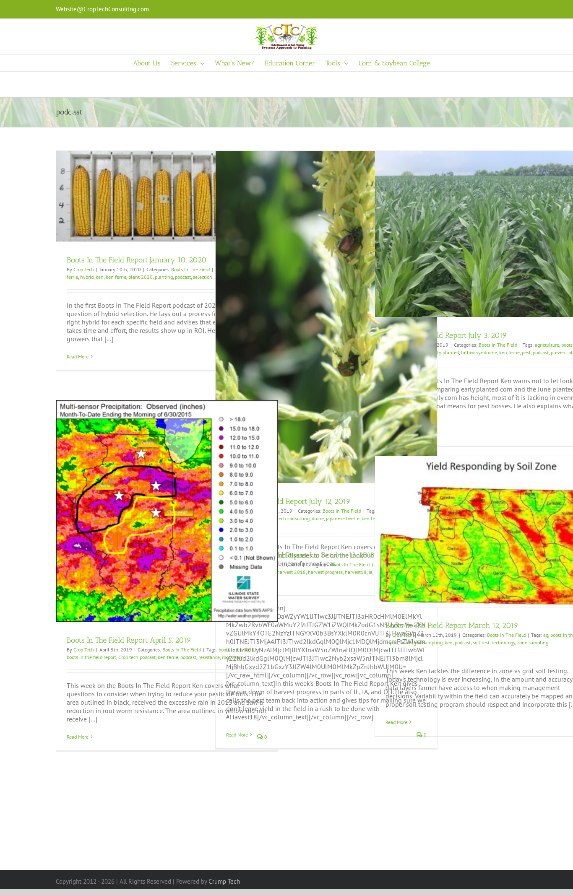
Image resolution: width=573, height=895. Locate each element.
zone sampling (532, 642)
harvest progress (325, 572)
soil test (481, 642)
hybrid (87, 277)
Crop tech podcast (137, 657)
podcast (183, 277)
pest (526, 352)
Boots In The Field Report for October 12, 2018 (300, 555)
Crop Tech (83, 269)
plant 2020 (140, 277)
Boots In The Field (190, 269)
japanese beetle (342, 518)
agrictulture (547, 345)
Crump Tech (224, 881)
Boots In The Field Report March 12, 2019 (451, 625)
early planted (444, 352)
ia (370, 572)
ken (100, 277)
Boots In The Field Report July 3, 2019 (446, 335)
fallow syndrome (479, 352)
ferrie (72, 277)
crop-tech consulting (288, 518)
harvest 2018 (291, 572)
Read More (78, 356)
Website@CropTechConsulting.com (102, 9)
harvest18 (356, 572)
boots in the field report (91, 657)
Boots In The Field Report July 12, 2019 (288, 501)
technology (503, 642)
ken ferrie (116, 277)
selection (202, 277)
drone (318, 518)
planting (164, 277)
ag (545, 635)
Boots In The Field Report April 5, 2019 (129, 640)
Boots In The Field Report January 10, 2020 (137, 260)
